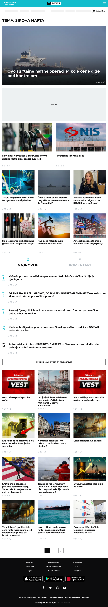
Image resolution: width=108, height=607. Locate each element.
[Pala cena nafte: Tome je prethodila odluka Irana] (54, 225)
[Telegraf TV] (64, 587)
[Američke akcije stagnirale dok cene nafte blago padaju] (89, 225)
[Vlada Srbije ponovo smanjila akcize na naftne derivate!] (89, 382)
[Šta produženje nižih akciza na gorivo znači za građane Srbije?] (18, 225)
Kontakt (85, 597)
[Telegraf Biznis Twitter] (50, 587)
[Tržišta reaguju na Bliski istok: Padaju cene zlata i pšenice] (18, 182)
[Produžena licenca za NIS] (81, 137)
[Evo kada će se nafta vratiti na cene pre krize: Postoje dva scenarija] (18, 425)
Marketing (31, 597)
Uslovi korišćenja (56, 597)
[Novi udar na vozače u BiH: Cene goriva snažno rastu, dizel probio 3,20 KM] (27, 137)
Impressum (42, 597)
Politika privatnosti (72, 597)
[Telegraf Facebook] (43, 587)
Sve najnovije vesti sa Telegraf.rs (54, 362)
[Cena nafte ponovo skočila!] (89, 425)
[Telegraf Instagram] (57, 587)
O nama (22, 597)
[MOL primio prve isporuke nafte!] (18, 382)
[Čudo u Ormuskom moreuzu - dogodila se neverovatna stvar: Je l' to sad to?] (54, 182)
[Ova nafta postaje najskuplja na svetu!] (89, 469)
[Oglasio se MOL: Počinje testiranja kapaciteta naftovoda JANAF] (89, 512)
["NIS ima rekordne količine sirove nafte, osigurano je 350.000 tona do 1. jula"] (89, 182)
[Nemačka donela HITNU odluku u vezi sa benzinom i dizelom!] (54, 425)
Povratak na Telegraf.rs (10, 3)
